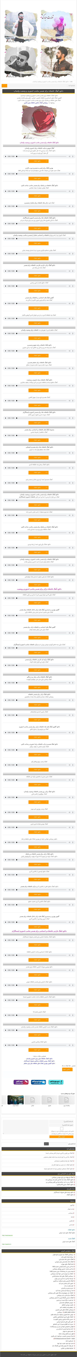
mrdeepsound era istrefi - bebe (65, 1338)
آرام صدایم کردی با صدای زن (64, 1329)
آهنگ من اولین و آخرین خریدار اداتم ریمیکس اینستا (59, 1153)
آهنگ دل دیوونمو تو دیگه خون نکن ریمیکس (60, 1293)
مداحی (71, 1225)
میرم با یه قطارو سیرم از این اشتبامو (63, 1324)
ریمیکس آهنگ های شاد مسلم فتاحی (62, 1276)
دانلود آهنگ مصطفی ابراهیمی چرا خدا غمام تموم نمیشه (58, 1169)
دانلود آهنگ (37, 161)
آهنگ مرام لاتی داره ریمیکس (65, 1295)
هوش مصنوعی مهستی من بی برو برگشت (61, 1326)
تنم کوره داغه (69, 1341)
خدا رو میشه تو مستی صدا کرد (64, 1290)
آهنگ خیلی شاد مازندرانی (66, 1259)
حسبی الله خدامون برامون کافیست (63, 1319)
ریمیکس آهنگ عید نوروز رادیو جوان (63, 1254)
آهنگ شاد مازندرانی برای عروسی (64, 1262)
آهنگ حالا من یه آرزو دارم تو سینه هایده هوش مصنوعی (58, 1157)
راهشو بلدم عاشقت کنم (66, 1307)
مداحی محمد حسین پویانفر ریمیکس (63, 1269)
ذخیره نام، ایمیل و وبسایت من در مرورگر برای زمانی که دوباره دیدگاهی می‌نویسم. (62, 1132)
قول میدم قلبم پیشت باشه (66, 1334)
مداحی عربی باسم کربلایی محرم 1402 (62, 1266)
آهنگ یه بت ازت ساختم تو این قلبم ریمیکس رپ (59, 1182)
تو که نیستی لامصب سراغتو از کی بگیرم (62, 1336)
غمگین (71, 1221)
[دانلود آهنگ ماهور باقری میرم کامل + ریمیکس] (21, 61)
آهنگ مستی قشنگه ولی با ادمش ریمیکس (61, 1298)
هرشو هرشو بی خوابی (67, 1348)
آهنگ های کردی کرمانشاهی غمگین (63, 1317)
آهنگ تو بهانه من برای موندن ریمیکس (62, 1177)
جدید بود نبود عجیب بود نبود (65, 1343)
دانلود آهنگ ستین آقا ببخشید (65, 1184)
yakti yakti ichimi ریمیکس (66, 1312)
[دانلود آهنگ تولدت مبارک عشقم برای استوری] (57, 26)
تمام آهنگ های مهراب (67, 1264)
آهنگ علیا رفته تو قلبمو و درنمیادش (63, 1161)
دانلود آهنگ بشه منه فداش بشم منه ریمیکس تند (59, 1180)
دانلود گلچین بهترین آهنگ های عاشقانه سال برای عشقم (39, 1063)
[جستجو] (4, 85)
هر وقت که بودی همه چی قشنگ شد (62, 1346)
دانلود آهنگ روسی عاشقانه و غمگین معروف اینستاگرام (39, 1061)
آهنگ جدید (71, 1238)
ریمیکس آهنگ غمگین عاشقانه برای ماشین (36, 103)
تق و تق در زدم (68, 1286)
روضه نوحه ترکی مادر (67, 1257)
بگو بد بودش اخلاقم (67, 1305)
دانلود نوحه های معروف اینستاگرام (63, 1192)
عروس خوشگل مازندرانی (66, 1302)
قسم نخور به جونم (68, 1331)
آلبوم (71, 1205)
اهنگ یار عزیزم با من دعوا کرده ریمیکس (62, 1274)
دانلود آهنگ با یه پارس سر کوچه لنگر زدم (62, 1165)
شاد (72, 1217)
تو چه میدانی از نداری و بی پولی (64, 1278)
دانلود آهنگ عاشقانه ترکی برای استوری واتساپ (39, 1059)
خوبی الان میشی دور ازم (66, 1283)
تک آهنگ (70, 1209)
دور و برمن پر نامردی (67, 1288)
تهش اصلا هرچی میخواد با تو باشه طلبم (62, 1314)
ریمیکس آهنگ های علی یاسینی (64, 1310)
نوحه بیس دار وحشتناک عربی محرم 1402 (61, 1271)
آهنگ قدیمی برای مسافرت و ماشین (63, 1281)
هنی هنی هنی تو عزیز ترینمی (65, 1322)
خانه (71, 82)
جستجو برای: (71, 1144)
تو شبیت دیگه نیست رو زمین (64, 1300)
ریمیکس (70, 1213)
